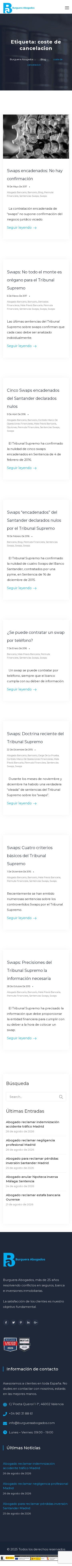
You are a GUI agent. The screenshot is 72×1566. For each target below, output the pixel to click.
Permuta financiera (28, 427)
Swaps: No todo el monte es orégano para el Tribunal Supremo (34, 280)
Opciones (12, 427)
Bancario (32, 192)
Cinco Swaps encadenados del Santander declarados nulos (33, 398)
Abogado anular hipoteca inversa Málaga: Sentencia (32, 1179)
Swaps (43, 196)
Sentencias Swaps (29, 196)
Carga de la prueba (48, 755)
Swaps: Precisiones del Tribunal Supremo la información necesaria (29, 970)
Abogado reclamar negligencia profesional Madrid (30, 1142)
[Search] (61, 1097)
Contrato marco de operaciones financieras (30, 759)
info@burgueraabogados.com (32, 1423)
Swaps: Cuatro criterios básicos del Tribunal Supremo (30, 855)
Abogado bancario (17, 192)
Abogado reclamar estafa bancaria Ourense (33, 1197)
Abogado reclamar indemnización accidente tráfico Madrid (32, 1124)
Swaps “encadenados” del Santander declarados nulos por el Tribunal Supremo (34, 520)
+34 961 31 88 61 (21, 1413)
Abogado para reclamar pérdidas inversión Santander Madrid (32, 1161)
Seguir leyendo (19, 227)
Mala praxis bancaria (31, 305)
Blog (40, 192)
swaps (51, 309)
